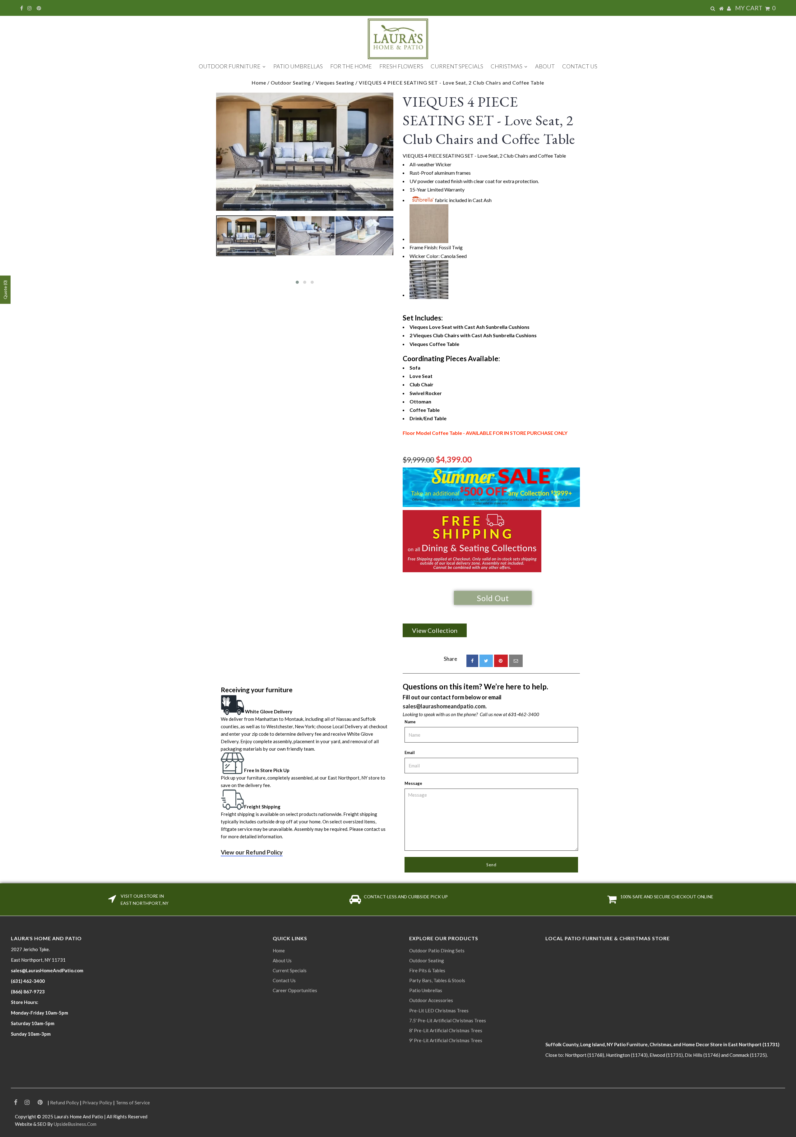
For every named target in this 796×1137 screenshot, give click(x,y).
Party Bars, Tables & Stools (437, 980)
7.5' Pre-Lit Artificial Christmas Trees (447, 1020)
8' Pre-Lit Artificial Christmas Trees (445, 1030)
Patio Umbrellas (425, 990)
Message (413, 783)
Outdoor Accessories (431, 1000)
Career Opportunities (295, 990)
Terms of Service (133, 1102)
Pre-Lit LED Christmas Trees (439, 1010)
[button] (297, 282)
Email (410, 752)
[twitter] (486, 661)
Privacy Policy (97, 1102)
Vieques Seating (335, 82)
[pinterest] (501, 661)
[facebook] (472, 661)
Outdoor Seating (291, 82)
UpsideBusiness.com (75, 1124)
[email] (516, 661)
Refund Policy (64, 1102)
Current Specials (290, 970)
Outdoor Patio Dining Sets (437, 950)
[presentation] (210, 252)
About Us (282, 960)
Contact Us (284, 980)
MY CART (755, 8)
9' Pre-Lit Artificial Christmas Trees (445, 1040)
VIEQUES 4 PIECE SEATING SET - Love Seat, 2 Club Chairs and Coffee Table (489, 120)
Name (410, 721)
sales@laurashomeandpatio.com (444, 706)
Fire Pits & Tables (427, 970)
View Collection (434, 630)
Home (259, 82)
